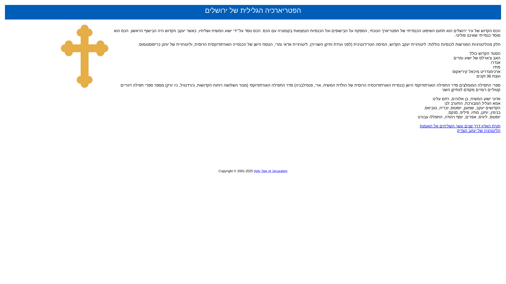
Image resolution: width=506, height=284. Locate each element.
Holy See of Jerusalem (270, 171)
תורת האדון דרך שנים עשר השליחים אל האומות (460, 126)
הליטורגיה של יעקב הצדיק (478, 130)
